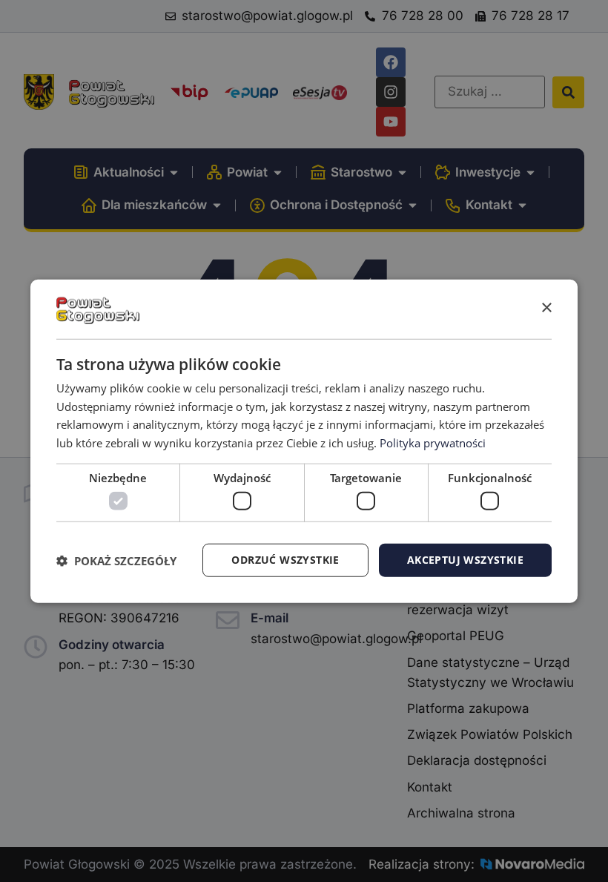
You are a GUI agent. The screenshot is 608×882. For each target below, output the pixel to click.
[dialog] (304, 441)
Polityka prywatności (433, 442)
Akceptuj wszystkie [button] (465, 560)
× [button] (546, 308)
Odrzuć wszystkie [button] (285, 560)
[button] (116, 560)
